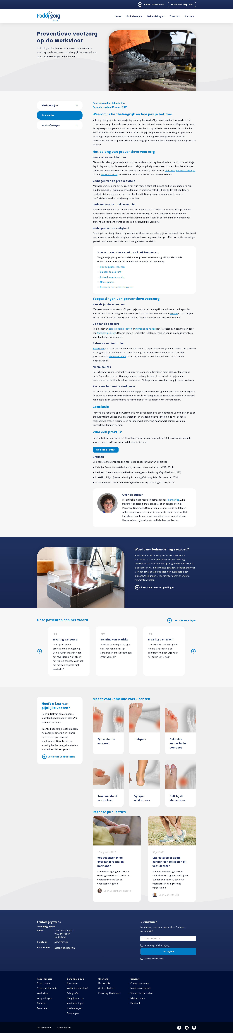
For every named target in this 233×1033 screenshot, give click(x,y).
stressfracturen (109, 174)
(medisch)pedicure (106, 332)
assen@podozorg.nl (64, 947)
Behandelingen (155, 16)
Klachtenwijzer (50, 105)
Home (118, 16)
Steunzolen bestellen (141, 993)
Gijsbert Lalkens (106, 988)
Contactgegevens (139, 983)
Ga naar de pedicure (110, 271)
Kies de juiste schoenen (112, 266)
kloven (128, 328)
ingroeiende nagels (145, 328)
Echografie (72, 993)
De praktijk (104, 983)
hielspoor (170, 170)
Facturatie (42, 1008)
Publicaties (48, 115)
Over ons (175, 16)
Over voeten (43, 983)
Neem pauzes (107, 281)
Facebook (135, 1003)
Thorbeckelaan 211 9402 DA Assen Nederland (64, 933)
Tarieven (41, 1003)
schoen (174, 313)
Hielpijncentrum (75, 998)
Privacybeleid (44, 1027)
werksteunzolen (117, 356)
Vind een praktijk (105, 449)
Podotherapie (134, 16)
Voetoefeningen (51, 125)
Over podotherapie (47, 988)
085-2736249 (61, 942)
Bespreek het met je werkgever (116, 287)
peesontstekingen (185, 170)
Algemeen (72, 983)
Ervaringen (73, 1013)
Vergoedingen (44, 998)
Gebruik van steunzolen (112, 277)
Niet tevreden (137, 998)
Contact (189, 16)
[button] (79, 105)
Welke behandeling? (77, 988)
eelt (111, 328)
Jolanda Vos (173, 499)
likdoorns (119, 328)
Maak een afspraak (182, 4)
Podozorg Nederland (109, 993)
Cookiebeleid (64, 1027)
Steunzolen (98, 348)
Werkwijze (42, 993)
